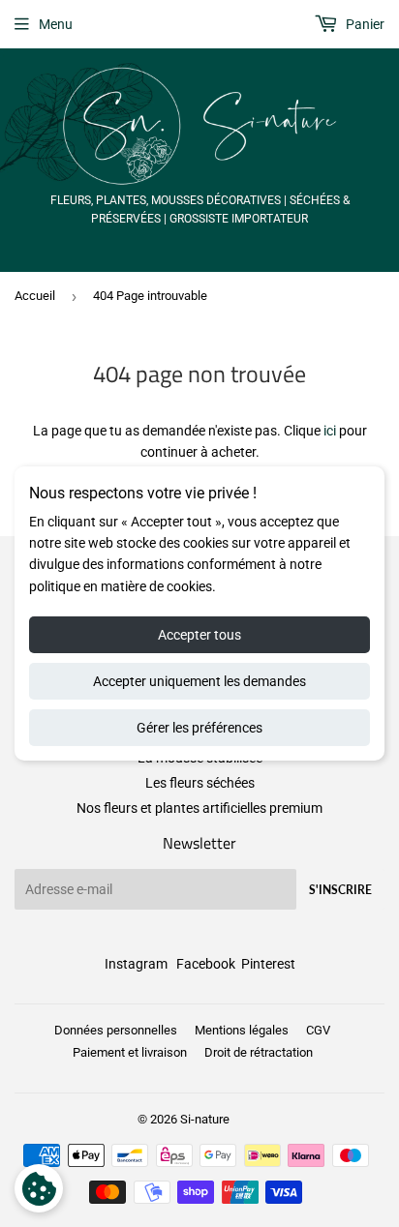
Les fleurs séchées (200, 783)
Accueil (35, 295)
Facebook (205, 964)
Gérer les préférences (199, 727)
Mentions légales (242, 1030)
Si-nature (205, 1119)
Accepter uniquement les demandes (199, 681)
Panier (363, 24)
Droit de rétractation (258, 1052)
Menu (56, 24)
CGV (318, 1030)
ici (329, 430)
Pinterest (268, 964)
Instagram (136, 964)
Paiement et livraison (130, 1052)
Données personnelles (115, 1030)
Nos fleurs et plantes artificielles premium (199, 808)
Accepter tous (199, 635)
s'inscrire (340, 890)
